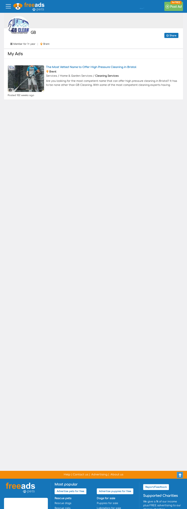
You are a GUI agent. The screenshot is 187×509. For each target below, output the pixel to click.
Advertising (99, 474)
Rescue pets (63, 498)
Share (172, 35)
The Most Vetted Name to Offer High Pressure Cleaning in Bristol (91, 67)
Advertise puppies (115, 491)
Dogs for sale (106, 498)
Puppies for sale (107, 503)
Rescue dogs (63, 503)
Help (67, 474)
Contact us (80, 474)
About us (116, 474)
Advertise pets (70, 491)
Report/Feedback (156, 487)
